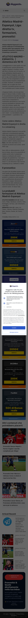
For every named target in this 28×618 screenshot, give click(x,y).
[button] (14, 307)
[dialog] (14, 309)
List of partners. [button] (21, 315)
